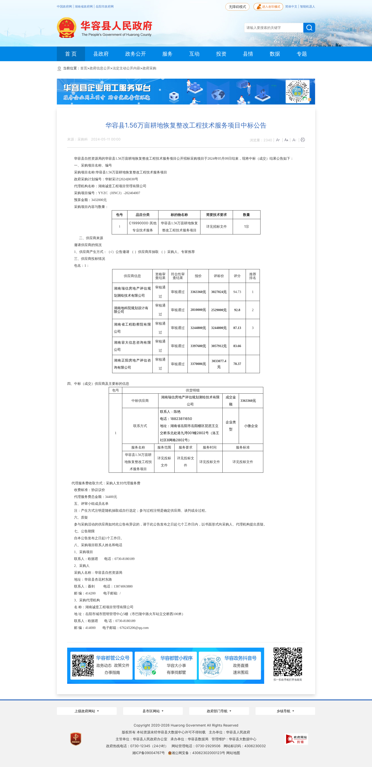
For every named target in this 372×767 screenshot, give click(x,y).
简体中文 (291, 6)
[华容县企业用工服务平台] (186, 91)
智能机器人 (307, 6)
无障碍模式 (237, 7)
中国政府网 (65, 6)
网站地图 (233, 753)
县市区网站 (152, 711)
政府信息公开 (100, 68)
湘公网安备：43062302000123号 (198, 753)
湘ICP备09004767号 (148, 753)
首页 (83, 68)
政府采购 (149, 68)
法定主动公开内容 (126, 68)
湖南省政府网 (84, 6)
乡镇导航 (284, 711)
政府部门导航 (218, 711)
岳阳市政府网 (105, 6)
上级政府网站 (85, 711)
